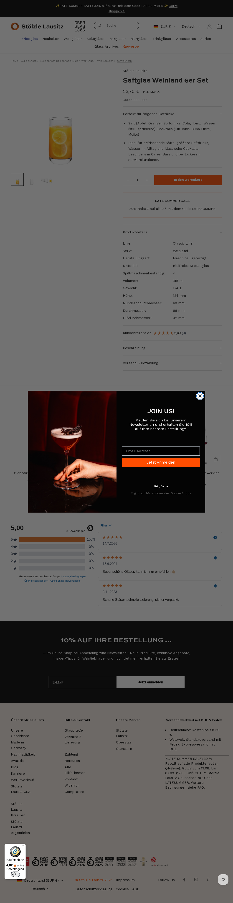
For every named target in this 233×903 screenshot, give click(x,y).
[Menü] (23, 846)
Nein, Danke (161, 486)
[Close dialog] (200, 395)
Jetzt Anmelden (161, 462)
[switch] (15, 874)
